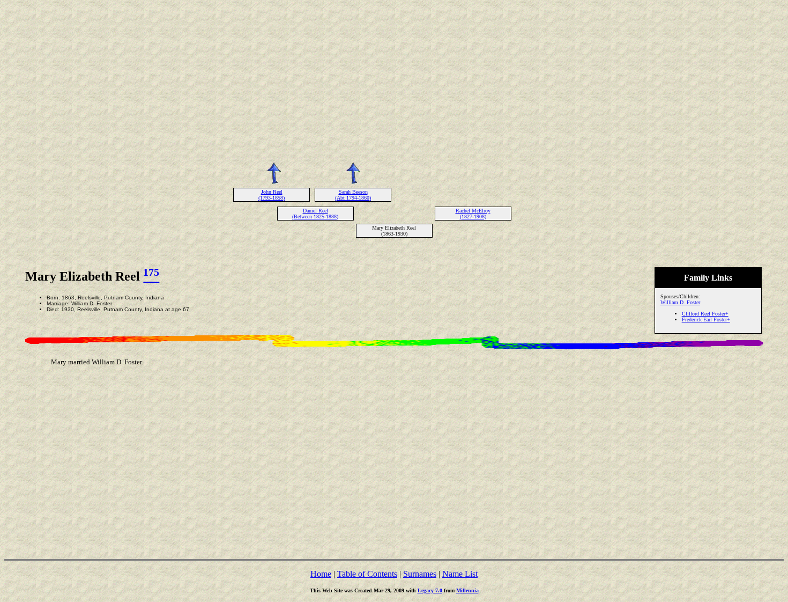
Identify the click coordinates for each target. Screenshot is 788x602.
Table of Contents (367, 573)
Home (320, 573)
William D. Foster (680, 302)
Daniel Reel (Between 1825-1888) (315, 213)
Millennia (467, 590)
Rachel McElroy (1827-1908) (473, 213)
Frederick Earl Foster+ (706, 319)
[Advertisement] (394, 79)
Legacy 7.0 (430, 590)
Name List (460, 573)
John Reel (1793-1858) (271, 195)
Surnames (419, 573)
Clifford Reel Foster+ (705, 314)
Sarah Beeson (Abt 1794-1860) (353, 195)
